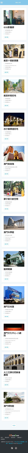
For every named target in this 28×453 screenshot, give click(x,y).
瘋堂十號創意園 (11, 60)
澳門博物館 (9, 406)
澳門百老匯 (9, 306)
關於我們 (13, 437)
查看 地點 (6, 37)
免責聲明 (3, 439)
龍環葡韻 (8, 269)
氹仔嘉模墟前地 (11, 129)
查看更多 (14, 425)
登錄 (16, 2)
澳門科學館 (9, 232)
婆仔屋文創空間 (11, 199)
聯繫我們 (19, 437)
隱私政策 (7, 437)
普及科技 (20, 443)
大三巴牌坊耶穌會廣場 (12, 373)
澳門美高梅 (9, 164)
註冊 (19, 2)
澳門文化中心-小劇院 (12, 334)
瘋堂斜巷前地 (10, 95)
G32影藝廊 (9, 27)
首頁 (2, 437)
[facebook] (16, 448)
